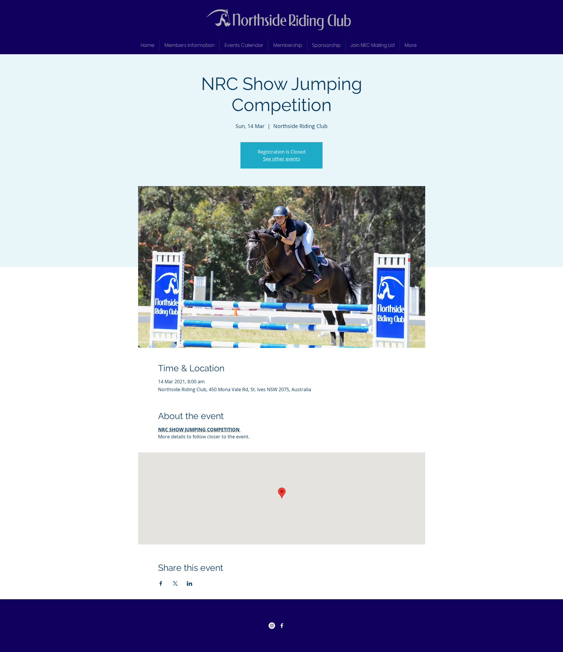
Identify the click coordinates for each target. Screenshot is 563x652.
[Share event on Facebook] (161, 583)
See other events (281, 159)
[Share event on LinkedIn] (189, 583)
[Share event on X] (175, 583)
